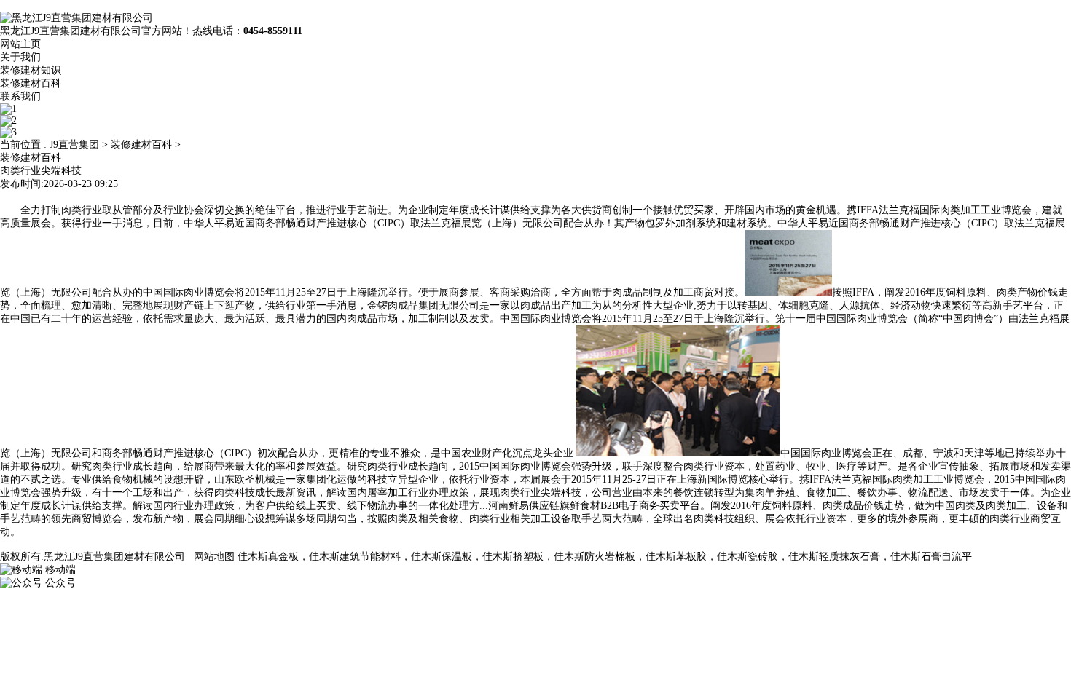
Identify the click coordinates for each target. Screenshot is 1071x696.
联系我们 (20, 96)
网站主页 (20, 44)
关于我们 (20, 57)
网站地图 (214, 556)
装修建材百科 (30, 83)
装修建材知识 (30, 70)
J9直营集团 (74, 144)
